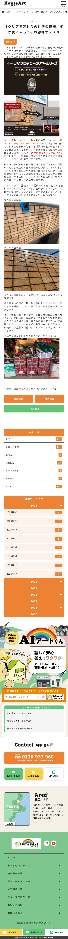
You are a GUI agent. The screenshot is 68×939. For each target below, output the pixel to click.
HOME (11, 857)
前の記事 (18, 398)
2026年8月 (32, 512)
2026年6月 (32, 529)
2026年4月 (33, 547)
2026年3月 (33, 556)
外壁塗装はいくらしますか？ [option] (20, 713)
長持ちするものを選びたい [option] (19, 728)
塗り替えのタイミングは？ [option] (19, 720)
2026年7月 (32, 521)
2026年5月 (32, 538)
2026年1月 (32, 573)
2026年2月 (33, 565)
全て (33, 439)
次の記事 (49, 398)
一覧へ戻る (34, 408)
